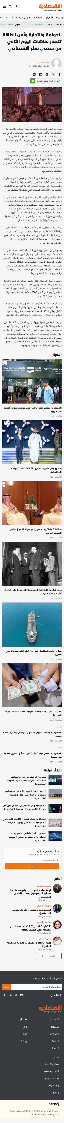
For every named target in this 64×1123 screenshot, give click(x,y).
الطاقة (9, 17)
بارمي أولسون (44, 921)
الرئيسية (60, 17)
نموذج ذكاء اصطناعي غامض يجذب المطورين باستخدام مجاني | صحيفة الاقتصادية (27, 837)
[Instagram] (10, 995)
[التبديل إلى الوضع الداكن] (16, 6)
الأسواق (49, 17)
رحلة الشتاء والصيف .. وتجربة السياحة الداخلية (29, 944)
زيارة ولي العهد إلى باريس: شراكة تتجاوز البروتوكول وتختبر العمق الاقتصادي (30, 893)
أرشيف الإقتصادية (51, 1071)
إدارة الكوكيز (54, 1085)
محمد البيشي (44, 885)
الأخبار (59, 748)
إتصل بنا (55, 1092)
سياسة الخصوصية (51, 1078)
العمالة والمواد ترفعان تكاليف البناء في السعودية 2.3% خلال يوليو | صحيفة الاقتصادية (24, 822)
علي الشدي (45, 938)
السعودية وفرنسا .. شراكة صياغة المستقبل (31, 911)
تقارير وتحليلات (23, 17)
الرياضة (59, 727)
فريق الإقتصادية (52, 1064)
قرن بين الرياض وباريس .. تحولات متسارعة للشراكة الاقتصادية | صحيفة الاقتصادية (26, 780)
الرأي (25, 1026)
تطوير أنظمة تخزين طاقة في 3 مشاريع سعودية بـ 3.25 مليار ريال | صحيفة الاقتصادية (25, 795)
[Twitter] (16, 995)
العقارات (54, 1048)
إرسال (6, 986)
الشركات (38, 17)
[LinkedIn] (21, 995)
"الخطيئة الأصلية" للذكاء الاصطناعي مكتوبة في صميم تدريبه (30, 927)
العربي (41, 24)
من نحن (55, 1057)
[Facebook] (4, 995)
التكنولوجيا (22, 1019)
